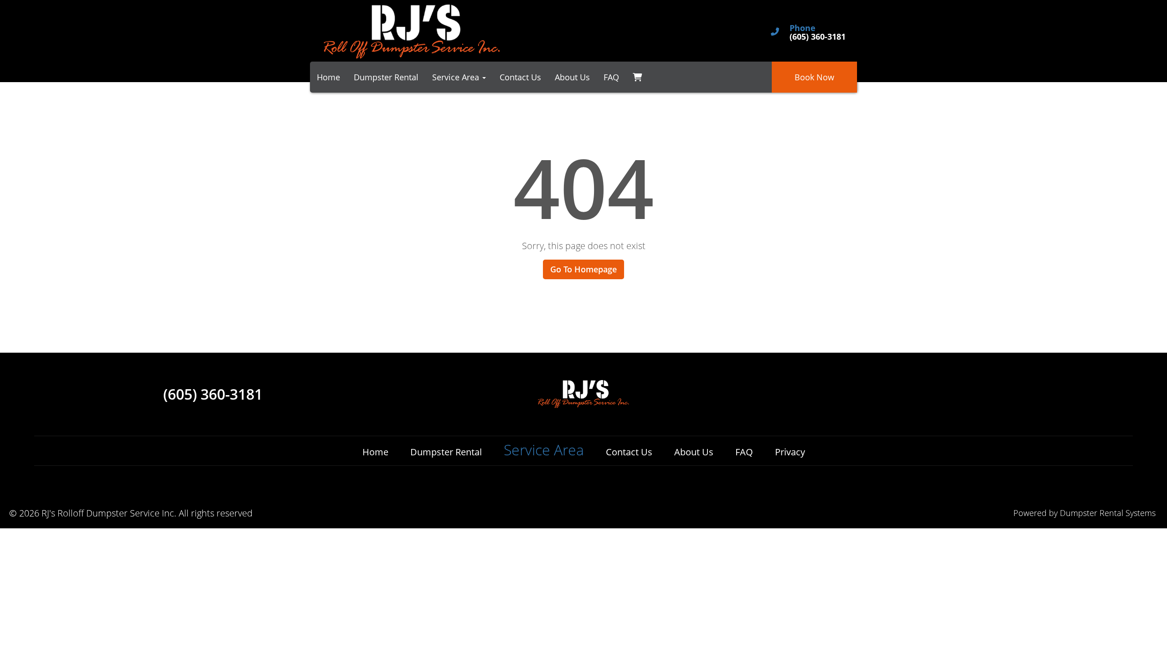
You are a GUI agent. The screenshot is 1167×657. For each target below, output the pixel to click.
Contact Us (520, 77)
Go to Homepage (583, 269)
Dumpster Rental (386, 77)
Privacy (790, 452)
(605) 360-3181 (213, 394)
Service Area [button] (456, 77)
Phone (803, 28)
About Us (572, 77)
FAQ (611, 77)
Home (328, 77)
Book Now (814, 77)
